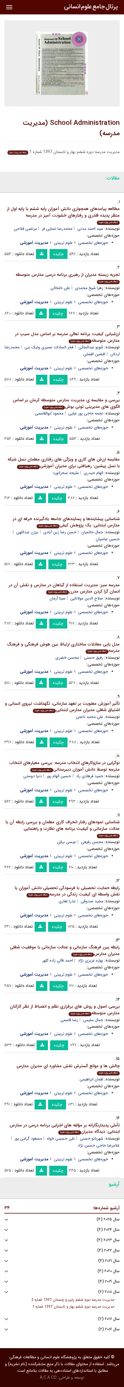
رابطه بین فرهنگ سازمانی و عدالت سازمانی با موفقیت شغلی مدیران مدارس (65, 950)
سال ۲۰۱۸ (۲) (109, 1292)
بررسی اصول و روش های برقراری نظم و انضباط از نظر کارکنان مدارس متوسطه (65, 1010)
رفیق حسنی (93, 657)
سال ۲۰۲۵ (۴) (108, 1219)
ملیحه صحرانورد (66, 473)
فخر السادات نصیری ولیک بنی (49, 347)
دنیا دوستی (32, 776)
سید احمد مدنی (90, 229)
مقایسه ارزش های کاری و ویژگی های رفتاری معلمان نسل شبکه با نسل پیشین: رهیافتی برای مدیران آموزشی (63, 462)
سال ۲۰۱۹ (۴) (109, 1282)
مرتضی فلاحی (25, 229)
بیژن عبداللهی (27, 532)
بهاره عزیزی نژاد (90, 960)
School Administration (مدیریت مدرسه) (71, 128)
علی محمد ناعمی (89, 717)
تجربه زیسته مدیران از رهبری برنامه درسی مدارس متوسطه (68, 277)
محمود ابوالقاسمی (49, 413)
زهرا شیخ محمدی (89, 288)
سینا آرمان (57, 598)
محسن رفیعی (92, 842)
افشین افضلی (94, 354)
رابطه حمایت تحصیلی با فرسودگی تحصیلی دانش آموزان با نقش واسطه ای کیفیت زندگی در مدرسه (67, 891)
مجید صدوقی (92, 901)
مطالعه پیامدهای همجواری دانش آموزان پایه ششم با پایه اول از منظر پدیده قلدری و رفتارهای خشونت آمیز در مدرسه (63, 214)
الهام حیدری (93, 473)
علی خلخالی (60, 288)
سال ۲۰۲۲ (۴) (108, 1250)
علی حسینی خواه (61, 1138)
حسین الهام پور (59, 776)
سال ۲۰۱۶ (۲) (109, 1329)
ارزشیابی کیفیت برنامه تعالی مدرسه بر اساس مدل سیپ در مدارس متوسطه (67, 337)
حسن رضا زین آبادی (59, 532)
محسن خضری (67, 657)
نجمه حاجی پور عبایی (85, 413)
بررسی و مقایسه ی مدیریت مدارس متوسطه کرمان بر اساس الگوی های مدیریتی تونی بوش (66, 403)
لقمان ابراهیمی (91, 1079)
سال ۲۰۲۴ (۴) (108, 1230)
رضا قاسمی (69, 1020)
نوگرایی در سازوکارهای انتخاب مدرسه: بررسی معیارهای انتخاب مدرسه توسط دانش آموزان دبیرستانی (65, 766)
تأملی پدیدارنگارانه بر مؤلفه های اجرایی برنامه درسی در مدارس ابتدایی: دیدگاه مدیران (65, 1128)
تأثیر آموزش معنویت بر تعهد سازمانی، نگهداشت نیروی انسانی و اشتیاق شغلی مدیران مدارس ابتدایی (62, 707)
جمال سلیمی (93, 1020)
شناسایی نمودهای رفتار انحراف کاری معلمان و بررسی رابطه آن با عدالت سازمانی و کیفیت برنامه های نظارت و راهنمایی (62, 828)
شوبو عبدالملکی (90, 347)
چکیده (58, 254)
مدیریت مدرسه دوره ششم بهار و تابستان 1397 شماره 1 (73, 1307)
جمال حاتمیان (92, 532)
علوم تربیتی (63, 243)
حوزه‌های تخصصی (93, 243)
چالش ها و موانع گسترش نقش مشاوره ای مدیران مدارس (68, 1069)
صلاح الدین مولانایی (86, 598)
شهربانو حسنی (91, 1138)
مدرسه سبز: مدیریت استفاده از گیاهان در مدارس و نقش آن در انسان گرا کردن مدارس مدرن (64, 588)
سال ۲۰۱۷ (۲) (109, 1319)
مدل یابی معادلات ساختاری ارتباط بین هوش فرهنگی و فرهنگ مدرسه (63, 647)
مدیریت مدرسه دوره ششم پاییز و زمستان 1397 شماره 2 (72, 1300)
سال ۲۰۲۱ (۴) (109, 1261)
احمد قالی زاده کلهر (57, 960)
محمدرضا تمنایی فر (57, 229)
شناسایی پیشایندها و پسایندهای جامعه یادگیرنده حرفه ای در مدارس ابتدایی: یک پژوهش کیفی (66, 522)
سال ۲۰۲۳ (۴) (108, 1240)
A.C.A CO (48, 1377)
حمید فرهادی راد (89, 776)
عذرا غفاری (67, 901)
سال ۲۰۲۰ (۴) (108, 1271)
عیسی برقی (66, 842)
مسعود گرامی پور (28, 1138)
